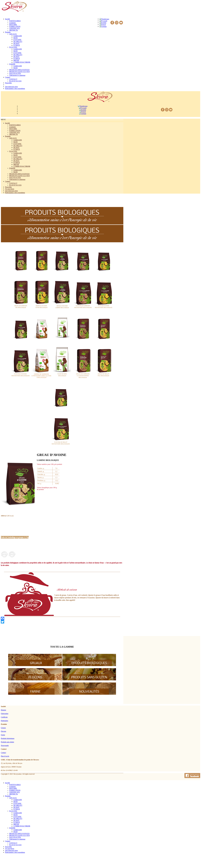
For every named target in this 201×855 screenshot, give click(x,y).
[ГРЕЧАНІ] (35, 665)
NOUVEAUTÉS (15, 73)
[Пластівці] (35, 680)
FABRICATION (14, 26)
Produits (7, 136)
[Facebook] (112, 23)
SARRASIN (17, 36)
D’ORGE (16, 45)
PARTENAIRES (15, 21)
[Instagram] (117, 23)
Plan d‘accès (5, 756)
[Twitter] (62, 621)
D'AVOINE (17, 40)
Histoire (3, 710)
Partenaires (4, 721)
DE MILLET (17, 41)
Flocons (3, 731)
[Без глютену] (89, 680)
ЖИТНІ (16, 60)
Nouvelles (8, 187)
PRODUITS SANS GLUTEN (19, 71)
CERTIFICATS (14, 28)
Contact (7, 181)
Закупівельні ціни (11, 191)
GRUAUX (13, 34)
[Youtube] (121, 23)
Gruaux (3, 728)
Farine (3, 735)
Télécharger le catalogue (17, 75)
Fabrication (4, 713)
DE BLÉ (16, 43)
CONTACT (13, 79)
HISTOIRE (13, 24)
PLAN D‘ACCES (15, 81)
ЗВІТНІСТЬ (13, 30)
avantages (12, 23)
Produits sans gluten (7, 742)
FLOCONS (13, 47)
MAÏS (15, 38)
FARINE (12, 64)
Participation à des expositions (15, 193)
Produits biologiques (7, 738)
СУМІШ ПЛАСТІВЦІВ (21, 62)
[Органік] (89, 665)
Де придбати (9, 189)
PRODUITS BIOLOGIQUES (19, 70)
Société (7, 123)
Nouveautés (5, 745)
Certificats (4, 717)
